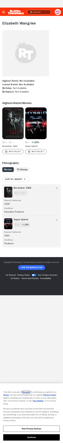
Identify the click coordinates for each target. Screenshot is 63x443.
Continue (31, 437)
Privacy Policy (49, 395)
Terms (6, 395)
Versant (26, 392)
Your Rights (38, 401)
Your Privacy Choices (47, 275)
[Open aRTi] (57, 12)
